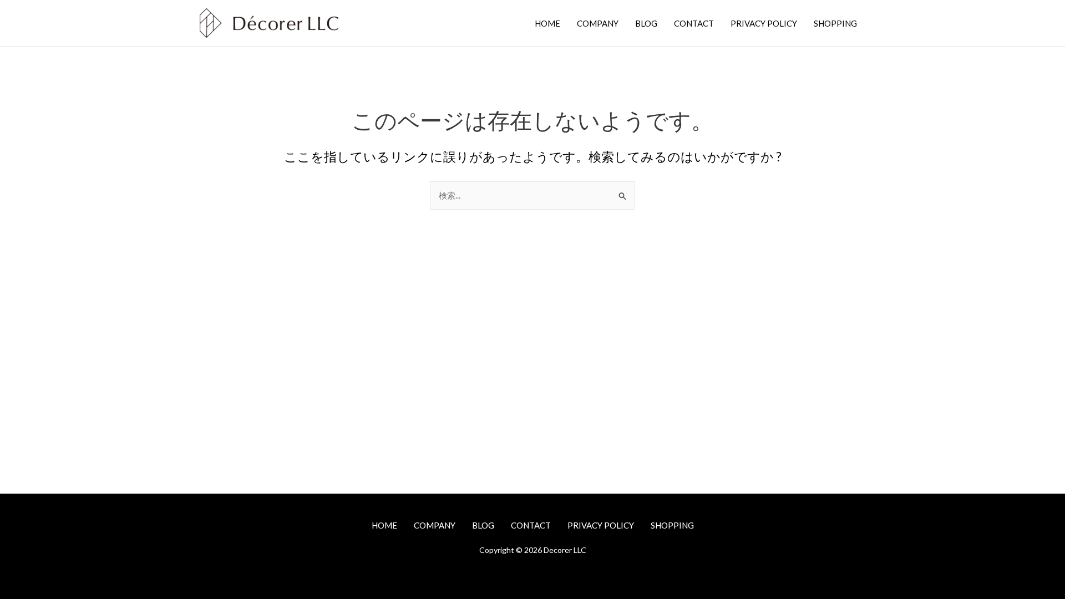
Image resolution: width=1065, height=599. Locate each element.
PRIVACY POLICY (764, 23)
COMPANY (597, 23)
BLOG (646, 23)
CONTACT (694, 23)
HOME (547, 23)
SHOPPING (835, 23)
